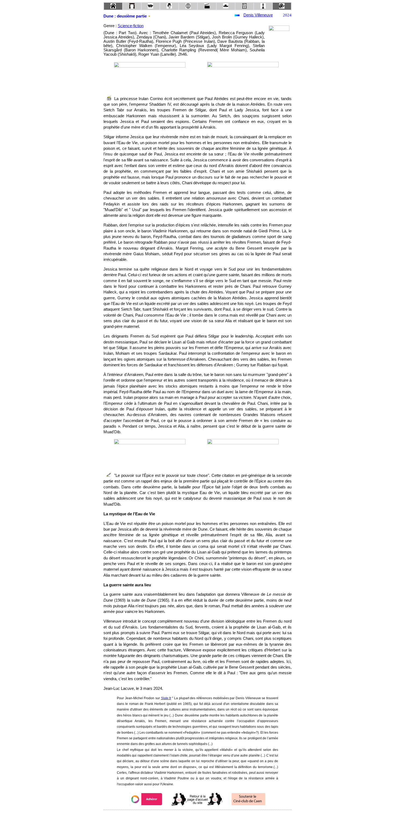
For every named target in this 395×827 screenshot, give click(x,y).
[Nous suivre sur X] (197, 817)
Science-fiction (130, 26)
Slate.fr (166, 698)
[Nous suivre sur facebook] (187, 817)
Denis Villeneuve (258, 15)
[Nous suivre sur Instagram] (207, 817)
